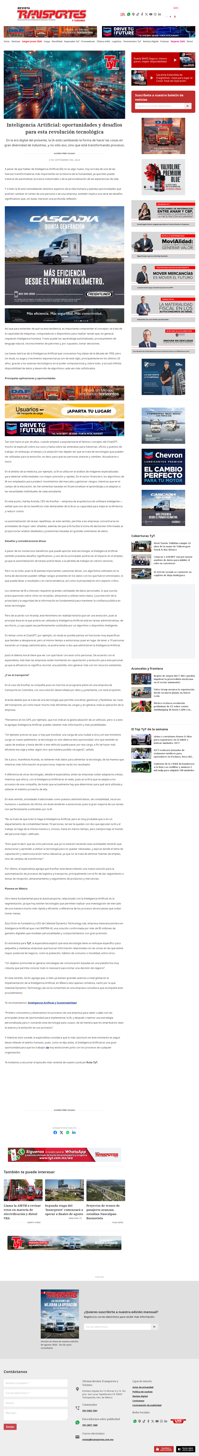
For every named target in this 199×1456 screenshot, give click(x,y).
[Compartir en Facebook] (55, 1132)
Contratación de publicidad (147, 1405)
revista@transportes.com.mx (97, 1439)
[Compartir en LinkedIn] (74, 1132)
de (47, 1047)
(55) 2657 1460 (89, 1425)
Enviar (10, 1427)
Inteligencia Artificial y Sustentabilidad (52, 1002)
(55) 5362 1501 (89, 1410)
